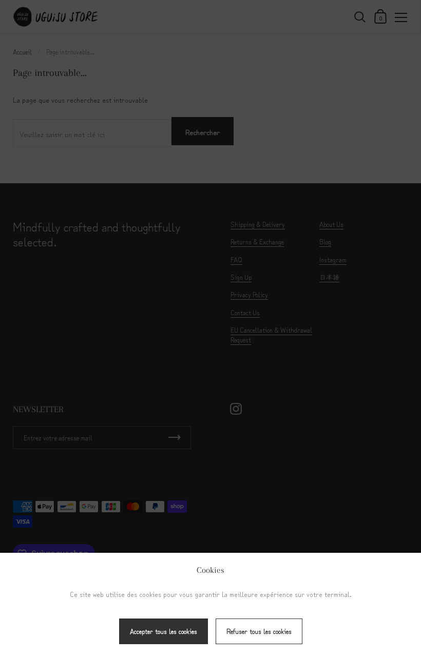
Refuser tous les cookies (259, 631)
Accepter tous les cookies (163, 631)
